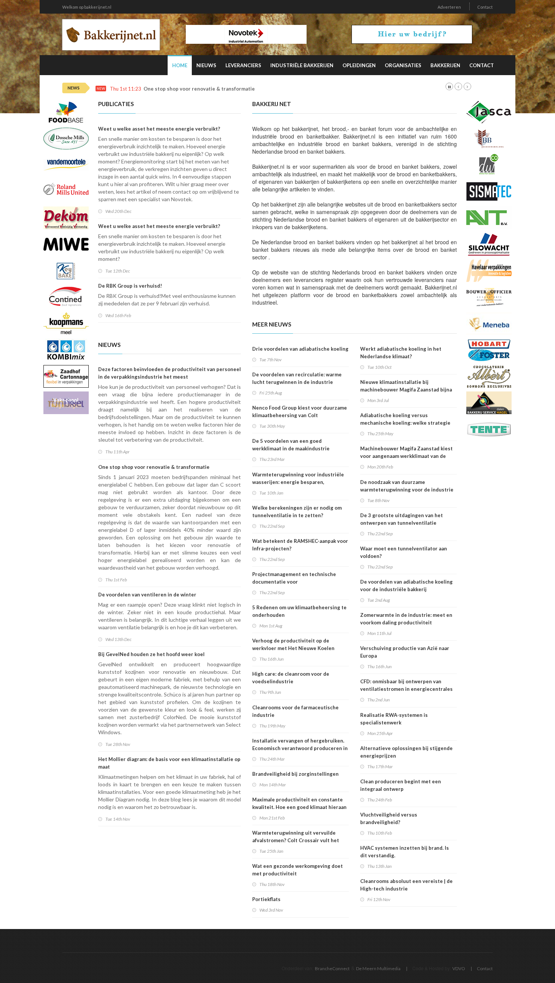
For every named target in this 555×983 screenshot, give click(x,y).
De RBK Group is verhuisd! (130, 286)
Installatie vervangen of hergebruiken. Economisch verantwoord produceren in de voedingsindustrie (300, 748)
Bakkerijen (445, 65)
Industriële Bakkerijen (301, 65)
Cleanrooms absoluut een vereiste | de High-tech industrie (406, 885)
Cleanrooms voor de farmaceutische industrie (295, 711)
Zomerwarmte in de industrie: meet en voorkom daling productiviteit (406, 619)
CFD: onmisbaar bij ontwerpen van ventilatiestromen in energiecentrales (406, 685)
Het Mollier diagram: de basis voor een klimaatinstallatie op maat (169, 763)
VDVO (458, 968)
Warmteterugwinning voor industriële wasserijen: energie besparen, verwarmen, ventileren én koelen (298, 482)
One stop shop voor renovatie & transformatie (199, 89)
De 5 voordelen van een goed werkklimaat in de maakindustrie (291, 444)
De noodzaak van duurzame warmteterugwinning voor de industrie (406, 486)
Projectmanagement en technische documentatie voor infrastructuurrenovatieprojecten (294, 581)
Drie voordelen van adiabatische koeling (300, 349)
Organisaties (403, 65)
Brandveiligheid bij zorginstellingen (295, 774)
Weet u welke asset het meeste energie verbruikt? (159, 129)
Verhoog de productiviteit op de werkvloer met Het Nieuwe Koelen (293, 644)
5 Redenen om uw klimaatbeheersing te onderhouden (299, 611)
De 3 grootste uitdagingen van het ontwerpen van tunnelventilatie (401, 519)
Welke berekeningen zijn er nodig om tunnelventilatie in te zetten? (297, 511)
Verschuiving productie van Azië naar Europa (404, 652)
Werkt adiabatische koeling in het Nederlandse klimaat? (400, 352)
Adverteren (449, 7)
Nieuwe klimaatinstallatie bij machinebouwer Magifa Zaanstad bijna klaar (406, 389)
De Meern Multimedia (378, 968)
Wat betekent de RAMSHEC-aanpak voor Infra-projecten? (300, 545)
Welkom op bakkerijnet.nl (86, 7)
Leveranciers (243, 65)
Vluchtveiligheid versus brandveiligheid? (388, 818)
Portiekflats (266, 899)
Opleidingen (359, 65)
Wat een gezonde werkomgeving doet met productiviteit (297, 870)
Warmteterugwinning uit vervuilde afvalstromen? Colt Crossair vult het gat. (295, 840)
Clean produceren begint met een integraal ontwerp (400, 785)
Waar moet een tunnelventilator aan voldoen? (403, 552)
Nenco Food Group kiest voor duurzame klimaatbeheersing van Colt (299, 411)
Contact (485, 7)
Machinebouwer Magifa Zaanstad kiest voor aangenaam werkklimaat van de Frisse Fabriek (406, 456)
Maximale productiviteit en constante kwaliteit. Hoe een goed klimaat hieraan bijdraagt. (299, 807)
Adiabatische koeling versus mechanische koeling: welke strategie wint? (405, 422)
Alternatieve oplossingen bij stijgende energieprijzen (406, 752)
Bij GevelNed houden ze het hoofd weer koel (151, 654)
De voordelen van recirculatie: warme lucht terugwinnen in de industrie (297, 378)
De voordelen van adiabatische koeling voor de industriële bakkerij (406, 585)
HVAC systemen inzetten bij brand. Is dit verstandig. (404, 851)
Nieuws (206, 65)
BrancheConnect (332, 968)
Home (179, 65)
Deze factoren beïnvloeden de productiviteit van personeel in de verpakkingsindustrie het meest (169, 373)
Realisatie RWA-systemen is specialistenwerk (394, 719)
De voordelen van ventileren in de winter (147, 595)
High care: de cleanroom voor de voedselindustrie (290, 677)
